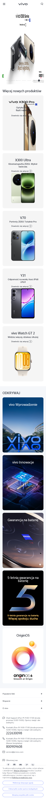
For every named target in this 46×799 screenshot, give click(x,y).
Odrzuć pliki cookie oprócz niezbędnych (23, 789)
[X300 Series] (23, 42)
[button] (4, 4)
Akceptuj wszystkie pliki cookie (23, 795)
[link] (8, 765)
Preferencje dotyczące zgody (23, 783)
